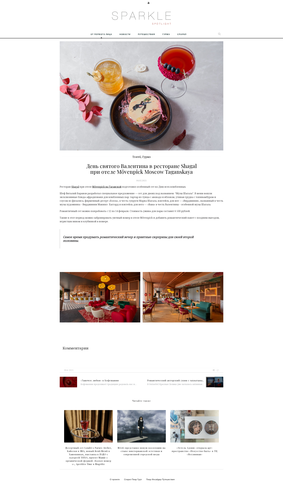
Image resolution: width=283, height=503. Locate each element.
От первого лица (101, 34)
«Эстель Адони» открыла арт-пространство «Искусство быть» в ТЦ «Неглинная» (195, 451)
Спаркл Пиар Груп (133, 479)
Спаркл (181, 34)
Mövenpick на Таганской (106, 186)
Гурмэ (166, 34)
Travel (136, 157)
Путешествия (146, 34)
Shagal (75, 186)
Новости (125, 34)
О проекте (115, 479)
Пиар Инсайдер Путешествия (160, 479)
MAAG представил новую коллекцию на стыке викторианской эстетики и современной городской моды (141, 451)
